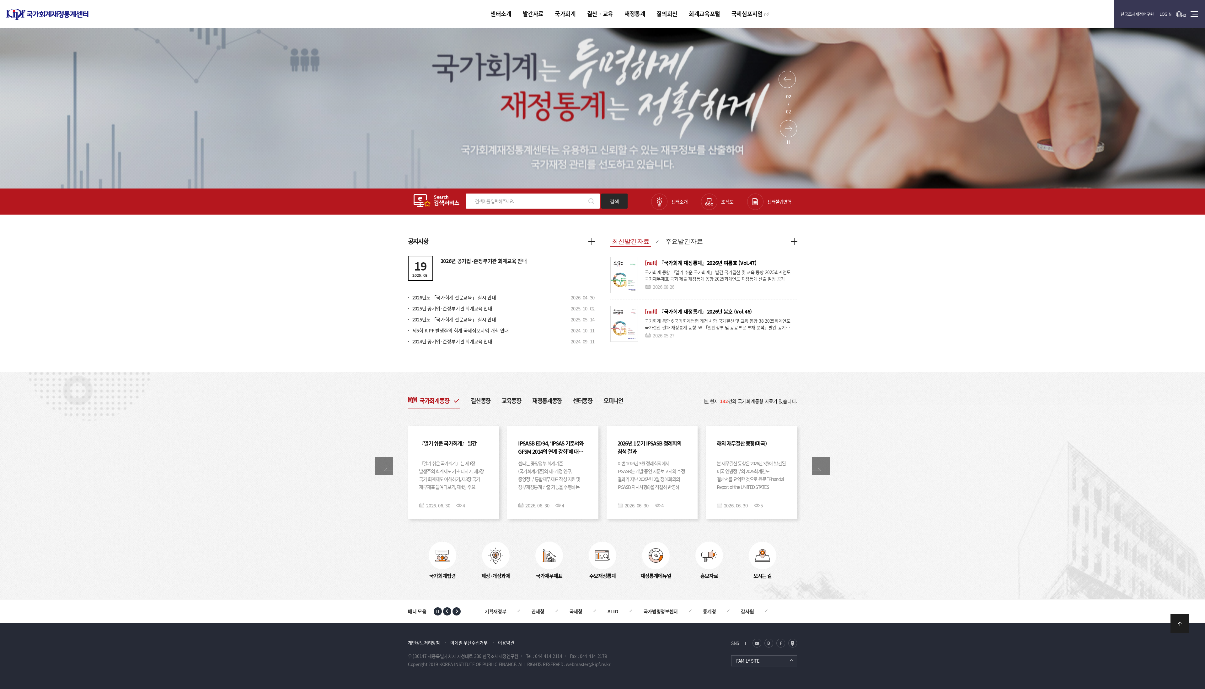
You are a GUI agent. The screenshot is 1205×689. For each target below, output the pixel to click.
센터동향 (582, 400)
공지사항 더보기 (591, 241)
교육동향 (511, 400)
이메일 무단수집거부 (468, 642)
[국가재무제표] (549, 555)
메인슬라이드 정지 (788, 142)
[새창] (1181, 14)
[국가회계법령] (442, 555)
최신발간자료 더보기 (794, 241)
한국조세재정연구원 (1137, 14)
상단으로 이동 (1179, 623)
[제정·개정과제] (496, 555)
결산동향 (480, 400)
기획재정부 (743, 611)
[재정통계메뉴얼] (656, 555)
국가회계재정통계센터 (47, 14)
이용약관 (506, 642)
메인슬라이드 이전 (787, 79)
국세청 (529, 611)
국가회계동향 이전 (384, 466)
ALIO (566, 611)
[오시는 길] (762, 555)
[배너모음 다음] (457, 611)
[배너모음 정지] (438, 611)
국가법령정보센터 (614, 611)
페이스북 (780, 643)
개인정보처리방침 (424, 642)
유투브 (792, 643)
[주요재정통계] (602, 555)
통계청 (662, 611)
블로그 (756, 643)
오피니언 (613, 400)
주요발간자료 (684, 241)
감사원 (700, 611)
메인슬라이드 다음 (788, 128)
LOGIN (1165, 14)
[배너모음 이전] (447, 611)
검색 (614, 201)
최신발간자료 (631, 241)
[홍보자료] (709, 555)
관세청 (491, 611)
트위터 (768, 643)
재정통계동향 (547, 400)
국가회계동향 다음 (821, 466)
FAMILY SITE (747, 661)
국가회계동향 (434, 400)
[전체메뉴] (1194, 14)
